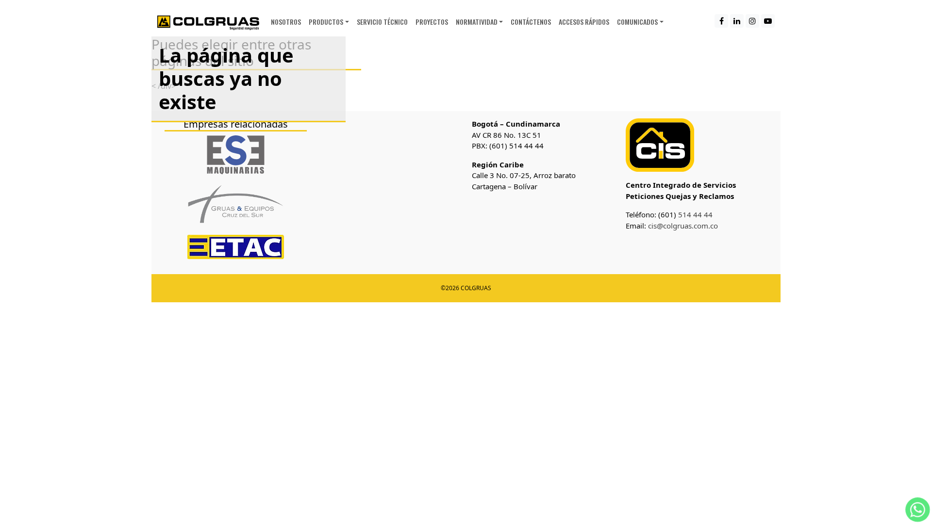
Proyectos (432, 21)
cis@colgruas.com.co (683, 225)
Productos (326, 21)
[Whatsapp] (917, 509)
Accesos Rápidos (584, 21)
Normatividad (477, 21)
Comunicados (637, 21)
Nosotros (286, 21)
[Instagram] (752, 21)
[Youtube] (768, 21)
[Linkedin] (737, 21)
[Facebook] (721, 21)
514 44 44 (694, 214)
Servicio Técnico (382, 21)
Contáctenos (531, 21)
